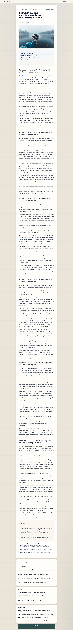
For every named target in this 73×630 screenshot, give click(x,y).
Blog (61, 1)
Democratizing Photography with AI (28, 59)
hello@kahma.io (36, 625)
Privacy (33, 553)
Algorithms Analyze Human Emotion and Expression (32, 57)
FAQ (46, 626)
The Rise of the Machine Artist (27, 53)
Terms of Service (41, 626)
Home (20, 7)
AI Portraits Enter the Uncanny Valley (29, 55)
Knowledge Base (66, 1)
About (27, 553)
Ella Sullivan (22, 20)
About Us (27, 626)
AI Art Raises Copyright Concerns (28, 64)
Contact (29, 553)
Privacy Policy (36, 626)
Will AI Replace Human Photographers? (29, 62)
